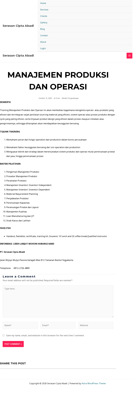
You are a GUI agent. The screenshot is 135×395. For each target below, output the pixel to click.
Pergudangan (73, 98)
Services (44, 9)
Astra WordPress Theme (94, 383)
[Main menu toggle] (129, 55)
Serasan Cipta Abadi (18, 26)
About (43, 41)
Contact (44, 35)
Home (43, 3)
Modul (64, 98)
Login (43, 48)
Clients (43, 16)
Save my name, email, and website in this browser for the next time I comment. (45, 335)
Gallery (43, 22)
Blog (42, 29)
